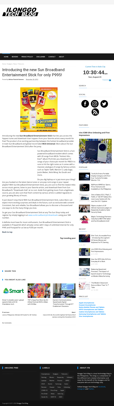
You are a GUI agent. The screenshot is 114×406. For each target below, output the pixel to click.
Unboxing (67, 387)
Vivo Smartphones (86, 316)
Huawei (52, 387)
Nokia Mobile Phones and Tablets (91, 307)
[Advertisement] (57, 36)
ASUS (43, 384)
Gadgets (55, 374)
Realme (52, 380)
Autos (66, 384)
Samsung (58, 384)
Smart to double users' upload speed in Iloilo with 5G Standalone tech (13, 302)
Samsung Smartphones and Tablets (92, 314)
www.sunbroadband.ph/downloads (43, 215)
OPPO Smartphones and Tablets (91, 309)
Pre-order (44, 394)
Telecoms (64, 374)
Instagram (81, 389)
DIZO (60, 397)
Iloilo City (60, 394)
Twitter (91, 389)
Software (69, 377)
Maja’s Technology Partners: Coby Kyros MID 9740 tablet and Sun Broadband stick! (101, 219)
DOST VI (53, 397)
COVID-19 (44, 390)
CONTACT (51, 57)
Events (50, 384)
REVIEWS (15, 57)
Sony (59, 387)
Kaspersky (60, 377)
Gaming (43, 377)
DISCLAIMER (40, 57)
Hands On (44, 397)
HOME (6, 57)
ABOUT (61, 57)
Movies (52, 377)
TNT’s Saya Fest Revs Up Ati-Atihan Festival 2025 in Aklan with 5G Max (38, 302)
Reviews (43, 387)
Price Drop (54, 390)
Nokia (52, 394)
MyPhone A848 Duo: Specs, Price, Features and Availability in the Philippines (101, 187)
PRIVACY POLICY (27, 57)
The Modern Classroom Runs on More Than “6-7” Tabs (100, 285)
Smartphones (45, 374)
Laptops (43, 380)
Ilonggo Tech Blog (22, 403)
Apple (62, 390)
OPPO (67, 380)
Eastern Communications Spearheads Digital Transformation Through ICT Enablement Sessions (63, 303)
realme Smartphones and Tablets (91, 312)
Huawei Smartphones (87, 305)
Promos (59, 380)
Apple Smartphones (86, 303)
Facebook (101, 387)
